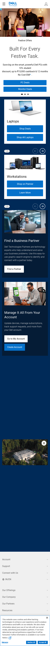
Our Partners (8, 603)
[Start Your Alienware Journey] (25, 94)
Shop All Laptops (25, 137)
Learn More (25, 192)
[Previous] (35, 151)
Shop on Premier (25, 184)
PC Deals (25, 82)
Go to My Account (16, 338)
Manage (5, 642)
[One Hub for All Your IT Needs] (28, 94)
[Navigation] (4, 4)
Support (6, 566)
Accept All (42, 642)
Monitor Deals (25, 89)
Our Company (9, 597)
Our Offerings (8, 590)
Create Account (14, 347)
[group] (25, 122)
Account (6, 559)
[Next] (42, 151)
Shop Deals (25, 128)
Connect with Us (10, 573)
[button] (46, 4)
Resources (7, 610)
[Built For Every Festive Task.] (22, 94)
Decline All (31, 642)
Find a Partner (14, 269)
